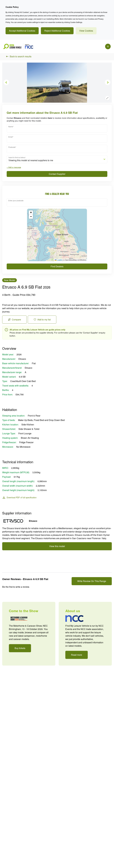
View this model (57, 546)
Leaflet (59, 260)
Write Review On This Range (91, 581)
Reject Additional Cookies (57, 30)
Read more (76, 654)
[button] (31, 212)
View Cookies (86, 30)
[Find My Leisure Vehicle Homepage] (18, 46)
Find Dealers (57, 266)
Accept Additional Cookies (22, 30)
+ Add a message (14, 167)
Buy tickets (20, 648)
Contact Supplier (57, 173)
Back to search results (20, 56)
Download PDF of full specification (22, 497)
